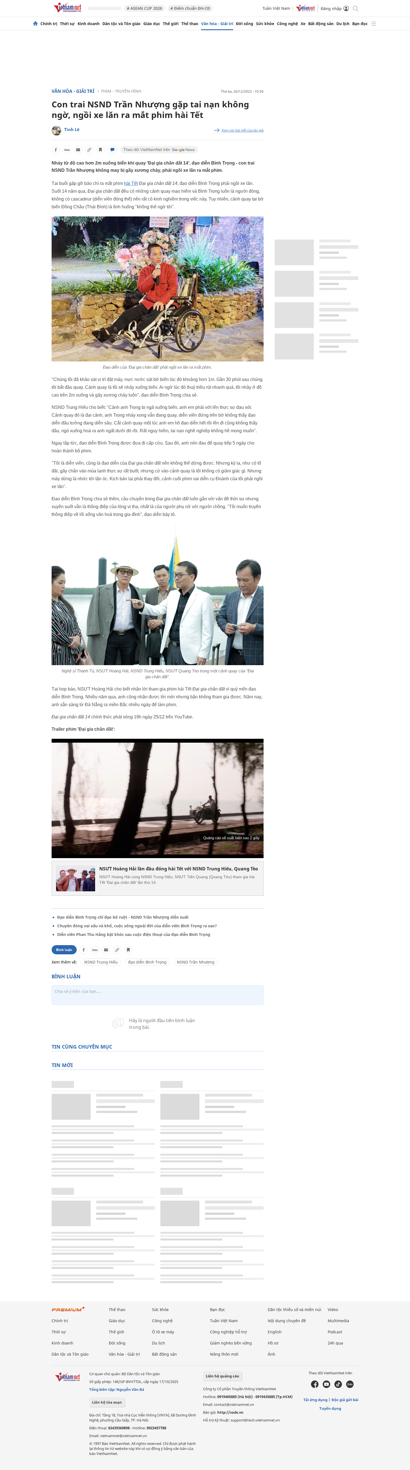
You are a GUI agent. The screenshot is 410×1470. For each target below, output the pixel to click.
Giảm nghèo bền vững (231, 1343)
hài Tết (131, 183)
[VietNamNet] (35, 23)
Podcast (335, 1331)
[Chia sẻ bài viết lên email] (78, 150)
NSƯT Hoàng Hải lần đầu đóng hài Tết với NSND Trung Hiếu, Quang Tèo (178, 869)
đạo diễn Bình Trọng (147, 962)
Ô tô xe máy (163, 1331)
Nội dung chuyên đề (287, 1320)
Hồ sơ (273, 1343)
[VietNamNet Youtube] (326, 1386)
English (275, 1331)
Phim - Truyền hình (121, 91)
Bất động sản (321, 24)
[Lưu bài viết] (100, 150)
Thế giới (171, 24)
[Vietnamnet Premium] (68, 1311)
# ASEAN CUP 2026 (144, 8)
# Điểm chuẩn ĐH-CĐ (190, 8)
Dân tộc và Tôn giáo (121, 24)
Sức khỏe (265, 24)
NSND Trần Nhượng (195, 962)
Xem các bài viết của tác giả (242, 130)
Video (333, 1309)
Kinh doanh (89, 24)
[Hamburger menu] (373, 23)
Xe (303, 24)
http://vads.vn (230, 1412)
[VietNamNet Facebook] (315, 1386)
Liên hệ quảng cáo (222, 1376)
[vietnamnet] (68, 13)
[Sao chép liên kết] (89, 150)
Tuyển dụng (330, 1408)
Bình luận (64, 949)
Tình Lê (71, 129)
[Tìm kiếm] (355, 8)
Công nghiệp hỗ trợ (228, 1331)
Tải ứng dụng (315, 1399)
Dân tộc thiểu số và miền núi (294, 1309)
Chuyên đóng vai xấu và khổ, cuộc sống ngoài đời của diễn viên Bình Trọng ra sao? (137, 925)
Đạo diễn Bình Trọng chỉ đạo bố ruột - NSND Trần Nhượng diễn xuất (123, 917)
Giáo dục (151, 24)
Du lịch (342, 24)
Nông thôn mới (224, 1354)
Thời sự (67, 24)
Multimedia (338, 1320)
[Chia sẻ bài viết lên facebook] (56, 150)
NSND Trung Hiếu (101, 962)
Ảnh (271, 1354)
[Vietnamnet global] (305, 10)
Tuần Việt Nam (276, 8)
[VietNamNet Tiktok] (338, 1386)
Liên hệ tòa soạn (107, 1402)
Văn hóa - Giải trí (217, 24)
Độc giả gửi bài (345, 1399)
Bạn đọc (360, 24)
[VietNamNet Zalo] (350, 1386)
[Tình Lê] (56, 131)
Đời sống (244, 24)
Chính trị (48, 24)
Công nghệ (287, 24)
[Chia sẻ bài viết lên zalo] (67, 150)
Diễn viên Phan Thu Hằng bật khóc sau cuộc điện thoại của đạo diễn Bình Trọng (133, 934)
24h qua (335, 1343)
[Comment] (112, 150)
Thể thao (189, 24)
